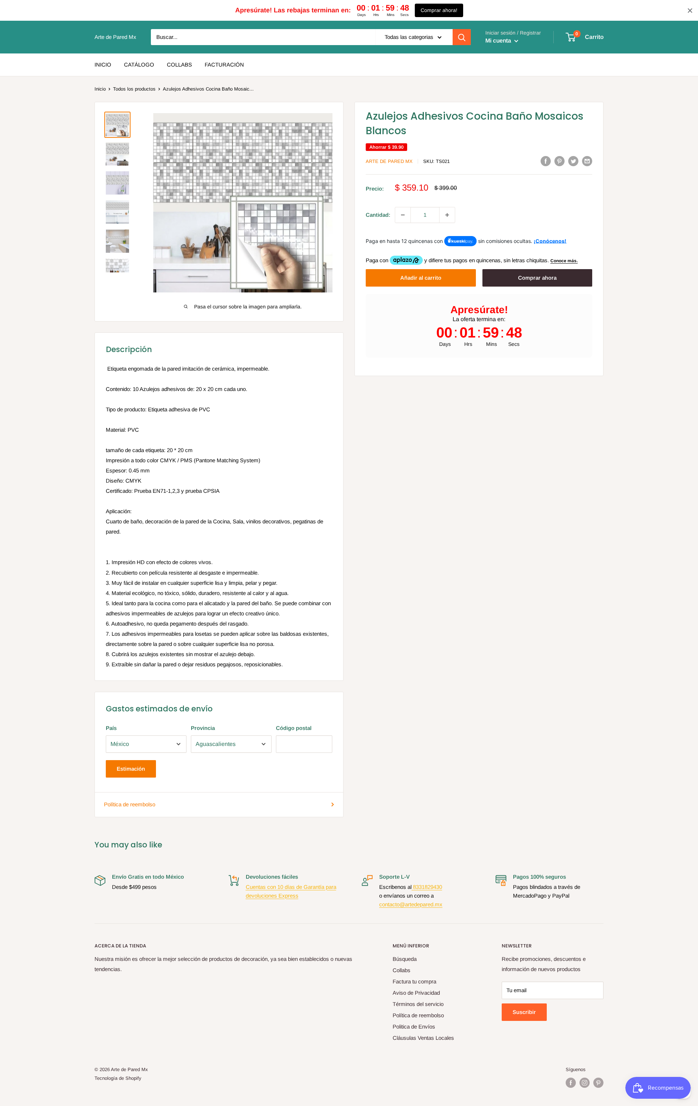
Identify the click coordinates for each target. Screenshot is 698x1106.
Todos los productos (134, 89)
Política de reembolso (129, 804)
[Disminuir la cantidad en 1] (402, 215)
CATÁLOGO (139, 64)
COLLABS (179, 64)
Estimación (131, 769)
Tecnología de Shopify (118, 1078)
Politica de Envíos (414, 1026)
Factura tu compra (414, 981)
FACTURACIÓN (224, 64)
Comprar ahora (537, 278)
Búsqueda (405, 959)
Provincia (203, 728)
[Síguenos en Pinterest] (598, 1083)
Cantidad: (378, 215)
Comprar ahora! (439, 10)
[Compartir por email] (587, 161)
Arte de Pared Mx (389, 161)
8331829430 (427, 887)
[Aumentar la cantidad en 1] (447, 215)
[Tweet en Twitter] (573, 161)
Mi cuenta (499, 40)
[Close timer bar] (690, 10)
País (111, 728)
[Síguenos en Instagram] (584, 1083)
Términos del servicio (418, 1004)
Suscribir (524, 1012)
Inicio (100, 89)
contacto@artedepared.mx (410, 904)
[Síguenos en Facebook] (571, 1083)
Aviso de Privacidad (416, 993)
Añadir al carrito (420, 278)
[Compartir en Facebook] (546, 161)
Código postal (294, 728)
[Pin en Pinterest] (559, 161)
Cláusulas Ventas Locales (423, 1038)
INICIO (103, 64)
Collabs (401, 970)
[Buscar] (462, 37)
